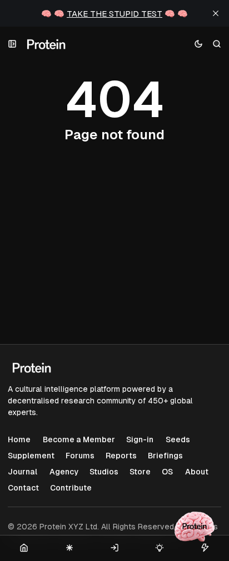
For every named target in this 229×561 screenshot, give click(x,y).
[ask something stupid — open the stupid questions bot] (195, 527)
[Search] (217, 44)
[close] (216, 13)
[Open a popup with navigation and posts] (12, 44)
